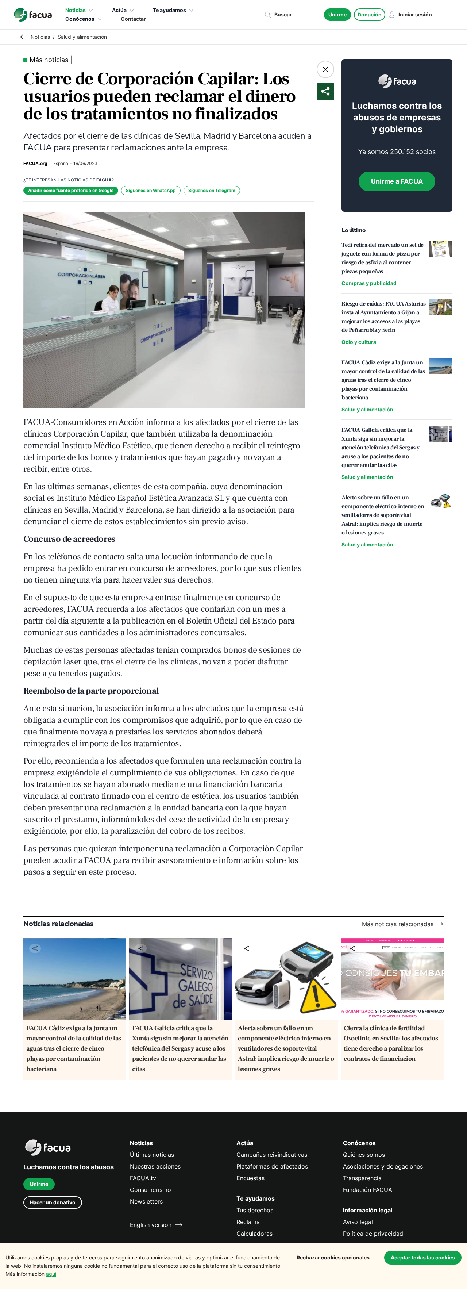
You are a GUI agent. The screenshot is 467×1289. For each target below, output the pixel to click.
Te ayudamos (169, 10)
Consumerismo (150, 1189)
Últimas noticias (152, 1154)
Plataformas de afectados (272, 1166)
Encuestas (250, 1178)
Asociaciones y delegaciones (383, 1166)
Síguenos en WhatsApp (151, 190)
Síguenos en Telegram (211, 190)
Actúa (119, 10)
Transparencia (362, 1178)
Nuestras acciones (155, 1166)
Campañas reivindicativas (271, 1154)
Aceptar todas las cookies (423, 1257)
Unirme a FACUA (397, 181)
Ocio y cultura (358, 342)
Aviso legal (358, 1221)
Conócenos (79, 19)
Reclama (248, 1221)
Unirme (337, 14)
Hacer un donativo (53, 1202)
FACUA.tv (143, 1178)
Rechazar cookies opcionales (333, 1257)
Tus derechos (254, 1210)
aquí (51, 1274)
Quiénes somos (364, 1154)
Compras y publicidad (369, 283)
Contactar (133, 19)
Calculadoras (254, 1233)
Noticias (75, 10)
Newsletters (146, 1201)
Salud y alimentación (367, 409)
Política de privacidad (373, 1233)
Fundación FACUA (367, 1189)
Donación (370, 14)
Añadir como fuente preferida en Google (70, 190)
